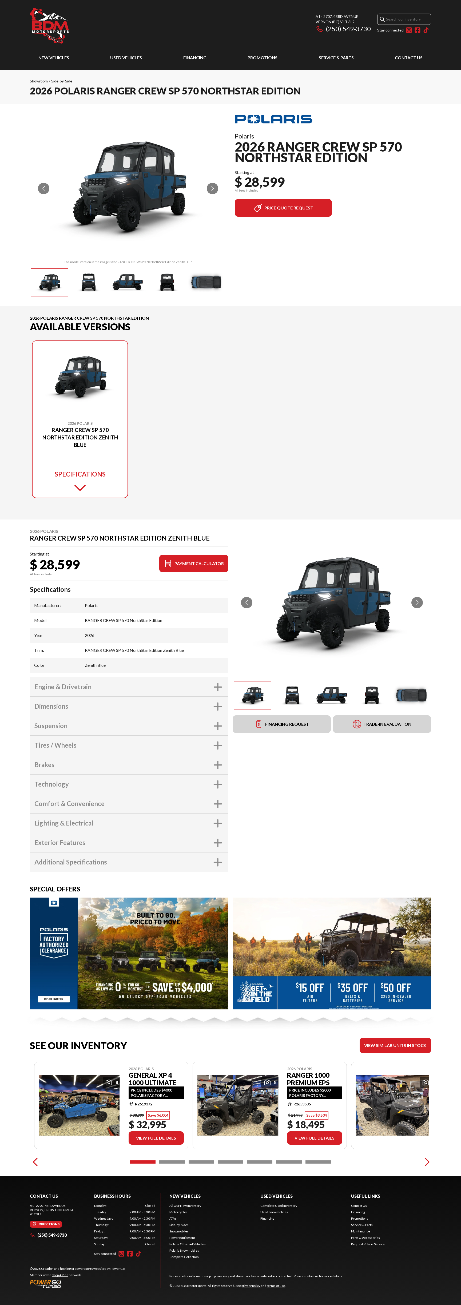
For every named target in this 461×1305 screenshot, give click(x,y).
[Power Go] (77, 1283)
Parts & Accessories (365, 1238)
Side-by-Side (61, 81)
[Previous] (35, 1162)
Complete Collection (184, 1257)
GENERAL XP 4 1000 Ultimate (152, 1079)
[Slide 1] (143, 1162)
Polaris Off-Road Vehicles (187, 1244)
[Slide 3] (201, 1162)
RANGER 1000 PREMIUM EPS (308, 1079)
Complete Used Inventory (278, 1206)
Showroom (39, 81)
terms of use (276, 1286)
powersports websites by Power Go (100, 1269)
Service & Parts (336, 57)
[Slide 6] (288, 1162)
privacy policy (250, 1286)
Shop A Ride (60, 1275)
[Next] (425, 1162)
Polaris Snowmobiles (184, 1250)
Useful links (365, 1196)
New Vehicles (53, 57)
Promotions (262, 57)
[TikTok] (426, 30)
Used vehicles (126, 57)
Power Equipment (182, 1238)
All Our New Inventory (185, 1206)
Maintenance (360, 1231)
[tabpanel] (124, 1225)
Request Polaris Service (368, 1244)
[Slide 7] (318, 1162)
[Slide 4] (230, 1162)
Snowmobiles (179, 1231)
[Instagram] (409, 30)
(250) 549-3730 (348, 29)
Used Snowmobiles (274, 1212)
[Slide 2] (172, 1162)
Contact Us (409, 57)
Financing (194, 57)
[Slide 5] (259, 1162)
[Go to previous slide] (43, 188)
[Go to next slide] (212, 188)
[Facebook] (417, 30)
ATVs (173, 1218)
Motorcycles (178, 1212)
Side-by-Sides (179, 1225)
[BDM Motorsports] (49, 26)
